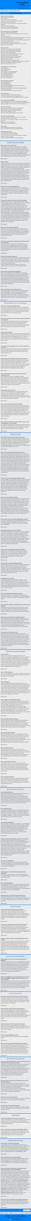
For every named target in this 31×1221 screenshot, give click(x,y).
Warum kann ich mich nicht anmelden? (8, 22)
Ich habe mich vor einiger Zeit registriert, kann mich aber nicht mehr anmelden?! (14, 24)
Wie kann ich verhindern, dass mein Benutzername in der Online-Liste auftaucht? (14, 34)
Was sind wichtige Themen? (6, 75)
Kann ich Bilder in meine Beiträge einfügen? (9, 71)
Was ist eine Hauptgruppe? (6, 89)
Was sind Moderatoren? (5, 83)
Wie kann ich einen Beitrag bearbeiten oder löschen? (11, 50)
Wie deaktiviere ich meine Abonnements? (9, 123)
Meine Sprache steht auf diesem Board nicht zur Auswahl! (12, 38)
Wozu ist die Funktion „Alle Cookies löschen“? (10, 28)
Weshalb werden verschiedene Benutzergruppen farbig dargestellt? (14, 88)
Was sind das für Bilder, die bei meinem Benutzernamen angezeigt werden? (15, 39)
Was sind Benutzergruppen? (6, 84)
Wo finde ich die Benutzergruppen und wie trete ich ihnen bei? (12, 85)
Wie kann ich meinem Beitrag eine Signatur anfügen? (11, 51)
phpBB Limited (4, 367)
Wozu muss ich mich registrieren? (7, 17)
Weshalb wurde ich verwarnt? (6, 58)
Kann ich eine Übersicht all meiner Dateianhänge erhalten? (12, 128)
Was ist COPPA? (4, 18)
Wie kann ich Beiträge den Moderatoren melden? (10, 60)
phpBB (11, 1216)
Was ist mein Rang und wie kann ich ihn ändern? (10, 42)
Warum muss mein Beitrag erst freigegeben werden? (11, 62)
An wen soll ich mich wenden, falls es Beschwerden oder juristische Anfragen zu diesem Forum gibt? (14, 136)
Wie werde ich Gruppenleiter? (6, 86)
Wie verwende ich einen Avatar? (7, 41)
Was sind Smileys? (4, 70)
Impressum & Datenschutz (16, 1219)
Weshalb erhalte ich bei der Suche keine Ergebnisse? (11, 109)
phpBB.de (13, 367)
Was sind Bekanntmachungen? (7, 74)
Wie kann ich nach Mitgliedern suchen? (8, 111)
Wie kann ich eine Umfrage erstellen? (8, 52)
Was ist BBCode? (4, 67)
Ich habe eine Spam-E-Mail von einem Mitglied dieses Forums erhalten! (14, 97)
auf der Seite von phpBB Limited (19, 1150)
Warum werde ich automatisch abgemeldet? (9, 27)
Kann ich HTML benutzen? (6, 69)
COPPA (15, 204)
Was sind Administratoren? (6, 81)
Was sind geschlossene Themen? (7, 76)
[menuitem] (2, 9)
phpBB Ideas (7, 1161)
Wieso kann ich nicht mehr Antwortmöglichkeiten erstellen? (12, 53)
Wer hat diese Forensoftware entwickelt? (9, 132)
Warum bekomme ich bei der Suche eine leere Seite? (11, 110)
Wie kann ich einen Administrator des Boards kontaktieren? (12, 137)
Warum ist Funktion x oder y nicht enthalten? (9, 134)
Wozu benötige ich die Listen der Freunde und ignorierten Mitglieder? (14, 101)
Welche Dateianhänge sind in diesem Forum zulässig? (11, 127)
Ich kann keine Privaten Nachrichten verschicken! (10, 94)
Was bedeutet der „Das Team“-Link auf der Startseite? (11, 90)
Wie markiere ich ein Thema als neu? (8, 63)
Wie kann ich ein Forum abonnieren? (8, 122)
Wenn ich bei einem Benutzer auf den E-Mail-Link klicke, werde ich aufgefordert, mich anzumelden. (13, 44)
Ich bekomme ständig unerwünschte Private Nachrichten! (12, 95)
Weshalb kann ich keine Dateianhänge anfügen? (10, 57)
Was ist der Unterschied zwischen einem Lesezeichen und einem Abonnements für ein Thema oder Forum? (13, 118)
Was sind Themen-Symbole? (6, 77)
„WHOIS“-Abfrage (12, 1175)
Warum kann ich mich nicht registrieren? (8, 19)
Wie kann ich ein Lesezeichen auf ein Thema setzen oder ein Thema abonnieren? (14, 120)
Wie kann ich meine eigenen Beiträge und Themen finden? (12, 112)
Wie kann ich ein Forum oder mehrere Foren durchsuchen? (12, 108)
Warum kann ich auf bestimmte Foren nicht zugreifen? (11, 56)
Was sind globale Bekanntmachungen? (8, 72)
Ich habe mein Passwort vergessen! (8, 25)
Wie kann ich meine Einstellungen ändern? (9, 32)
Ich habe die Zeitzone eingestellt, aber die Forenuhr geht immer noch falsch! (15, 37)
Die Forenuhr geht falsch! (6, 36)
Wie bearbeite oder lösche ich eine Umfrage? (9, 55)
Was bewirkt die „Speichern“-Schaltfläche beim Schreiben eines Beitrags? (15, 61)
